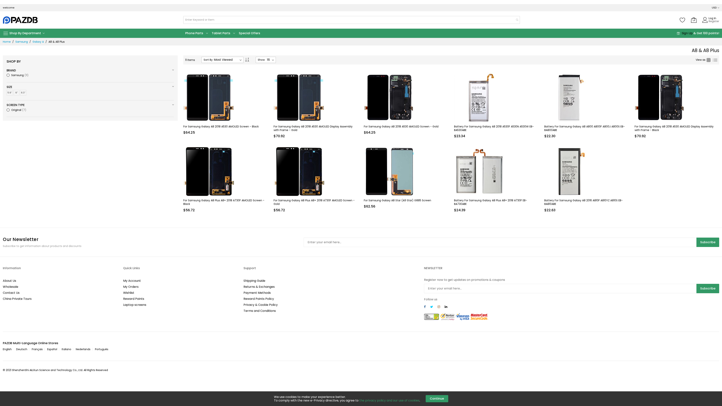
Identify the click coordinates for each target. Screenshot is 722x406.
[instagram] (439, 307)
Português (101, 349)
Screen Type (16, 105)
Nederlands (83, 349)
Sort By (208, 60)
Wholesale (10, 287)
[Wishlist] (682, 20)
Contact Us (11, 293)
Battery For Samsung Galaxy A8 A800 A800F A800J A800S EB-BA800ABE (584, 128)
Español (52, 349)
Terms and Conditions (259, 311)
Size (9, 87)
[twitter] (431, 307)
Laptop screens (134, 305)
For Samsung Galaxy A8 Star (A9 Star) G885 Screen (397, 200)
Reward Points (133, 299)
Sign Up (687, 33)
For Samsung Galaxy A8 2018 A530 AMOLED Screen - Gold (401, 126)
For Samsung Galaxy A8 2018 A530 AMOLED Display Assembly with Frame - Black (674, 128)
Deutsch (21, 349)
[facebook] (425, 307)
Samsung (21, 42)
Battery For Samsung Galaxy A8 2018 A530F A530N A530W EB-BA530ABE (494, 128)
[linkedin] (446, 307)
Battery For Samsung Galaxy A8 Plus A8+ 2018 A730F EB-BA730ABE (490, 202)
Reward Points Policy (258, 299)
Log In (712, 18)
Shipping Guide (254, 281)
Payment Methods (257, 293)
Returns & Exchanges (259, 287)
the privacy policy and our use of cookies (389, 400)
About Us (9, 281)
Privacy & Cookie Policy (260, 305)
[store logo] (20, 20)
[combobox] (351, 20)
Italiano (66, 349)
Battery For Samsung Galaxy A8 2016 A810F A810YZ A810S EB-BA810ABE (583, 202)
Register (714, 21)
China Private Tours (17, 299)
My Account (132, 281)
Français (37, 349)
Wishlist (128, 293)
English (7, 349)
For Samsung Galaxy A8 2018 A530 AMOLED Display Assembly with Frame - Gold (313, 128)
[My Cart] (694, 20)
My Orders (131, 287)
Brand (11, 70)
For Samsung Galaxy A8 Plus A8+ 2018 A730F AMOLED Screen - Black (223, 202)
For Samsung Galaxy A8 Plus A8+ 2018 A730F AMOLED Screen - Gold (314, 202)
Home (7, 42)
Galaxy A (38, 42)
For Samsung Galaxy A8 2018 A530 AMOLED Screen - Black (221, 126)
